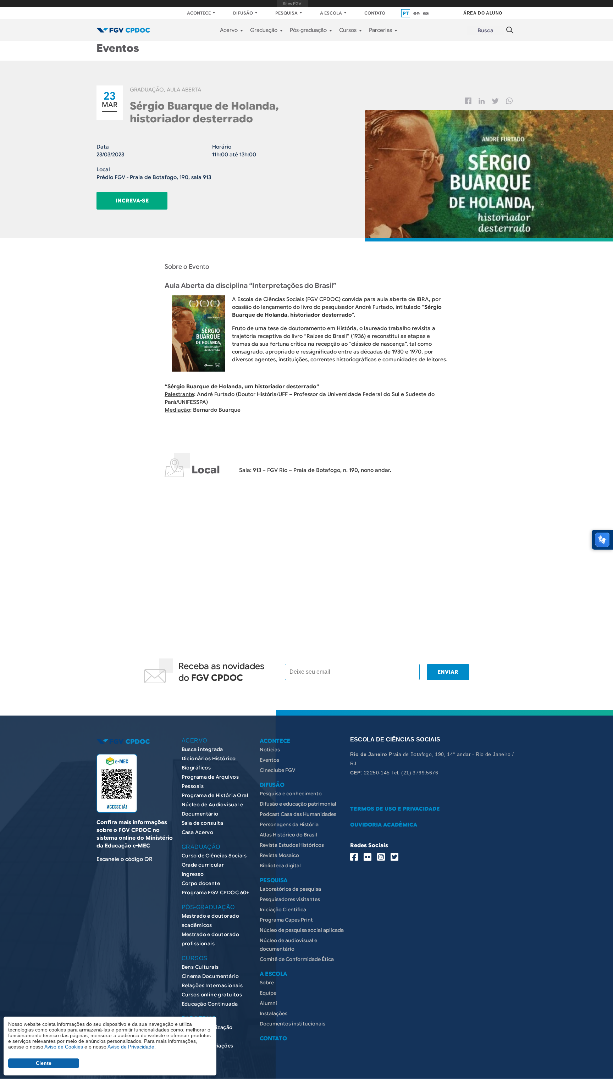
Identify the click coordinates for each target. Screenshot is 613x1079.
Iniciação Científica (283, 909)
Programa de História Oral (215, 795)
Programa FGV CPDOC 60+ (215, 892)
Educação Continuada (210, 1004)
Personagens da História (289, 824)
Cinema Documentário (210, 976)
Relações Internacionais (212, 985)
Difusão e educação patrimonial (298, 804)
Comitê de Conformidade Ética (297, 959)
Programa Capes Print (286, 920)
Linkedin (482, 101)
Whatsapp (509, 101)
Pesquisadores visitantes (290, 899)
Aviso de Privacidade (130, 1047)
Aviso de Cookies (63, 1047)
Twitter (495, 101)
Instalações (273, 1013)
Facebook (468, 101)
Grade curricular (203, 865)
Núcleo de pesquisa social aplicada (302, 930)
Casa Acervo (198, 832)
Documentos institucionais (292, 1023)
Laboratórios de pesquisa (290, 889)
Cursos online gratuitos (212, 994)
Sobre (267, 982)
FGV (292, 3)
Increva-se (132, 201)
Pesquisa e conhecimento (291, 793)
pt (406, 13)
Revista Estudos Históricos (292, 845)
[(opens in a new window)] (116, 783)
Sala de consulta (202, 823)
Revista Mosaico (279, 855)
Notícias (270, 749)
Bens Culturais (200, 967)
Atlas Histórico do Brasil (288, 835)
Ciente (43, 1063)
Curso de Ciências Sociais (214, 855)
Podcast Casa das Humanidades (298, 814)
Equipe (268, 993)
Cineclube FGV (278, 770)
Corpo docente (201, 883)
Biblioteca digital (280, 865)
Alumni (268, 1003)
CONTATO (374, 13)
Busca (485, 30)
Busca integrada (202, 749)
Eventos (269, 760)
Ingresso (193, 874)
